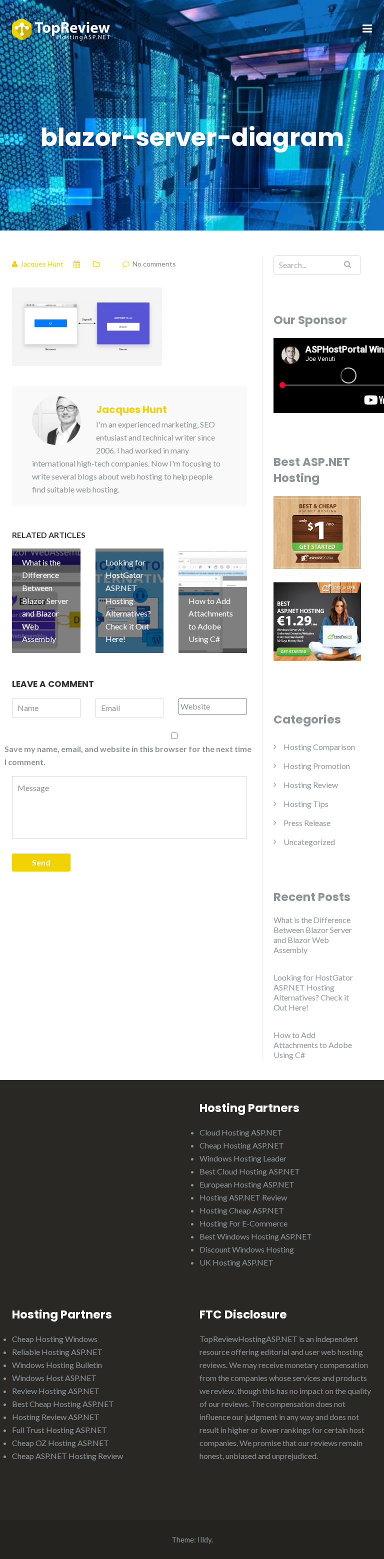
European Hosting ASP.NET (247, 1184)
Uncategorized (309, 841)
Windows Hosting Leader (243, 1158)
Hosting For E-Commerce (244, 1223)
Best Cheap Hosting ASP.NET (63, 1403)
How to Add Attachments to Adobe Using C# (313, 1045)
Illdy (205, 1539)
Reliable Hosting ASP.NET (57, 1351)
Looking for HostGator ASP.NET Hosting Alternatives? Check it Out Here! (313, 992)
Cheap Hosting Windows (55, 1339)
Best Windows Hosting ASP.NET (256, 1236)
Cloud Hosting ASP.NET (241, 1132)
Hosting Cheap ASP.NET (242, 1210)
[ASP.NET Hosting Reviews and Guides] (61, 28)
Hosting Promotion (317, 765)
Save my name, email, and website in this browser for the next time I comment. (128, 755)
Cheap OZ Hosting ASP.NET (60, 1443)
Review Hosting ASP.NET (56, 1391)
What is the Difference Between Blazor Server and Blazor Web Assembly (313, 934)
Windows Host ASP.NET (54, 1377)
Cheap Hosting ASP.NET (242, 1145)
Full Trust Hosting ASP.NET (59, 1429)
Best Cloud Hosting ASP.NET (250, 1171)
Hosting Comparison (319, 747)
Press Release (307, 823)
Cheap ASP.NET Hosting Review (67, 1455)
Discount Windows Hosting (247, 1249)
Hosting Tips (306, 803)
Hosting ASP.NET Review (243, 1197)
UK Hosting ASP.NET (237, 1262)
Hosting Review (311, 785)
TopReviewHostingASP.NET (249, 1339)
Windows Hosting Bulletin (57, 1365)
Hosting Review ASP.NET (56, 1417)
